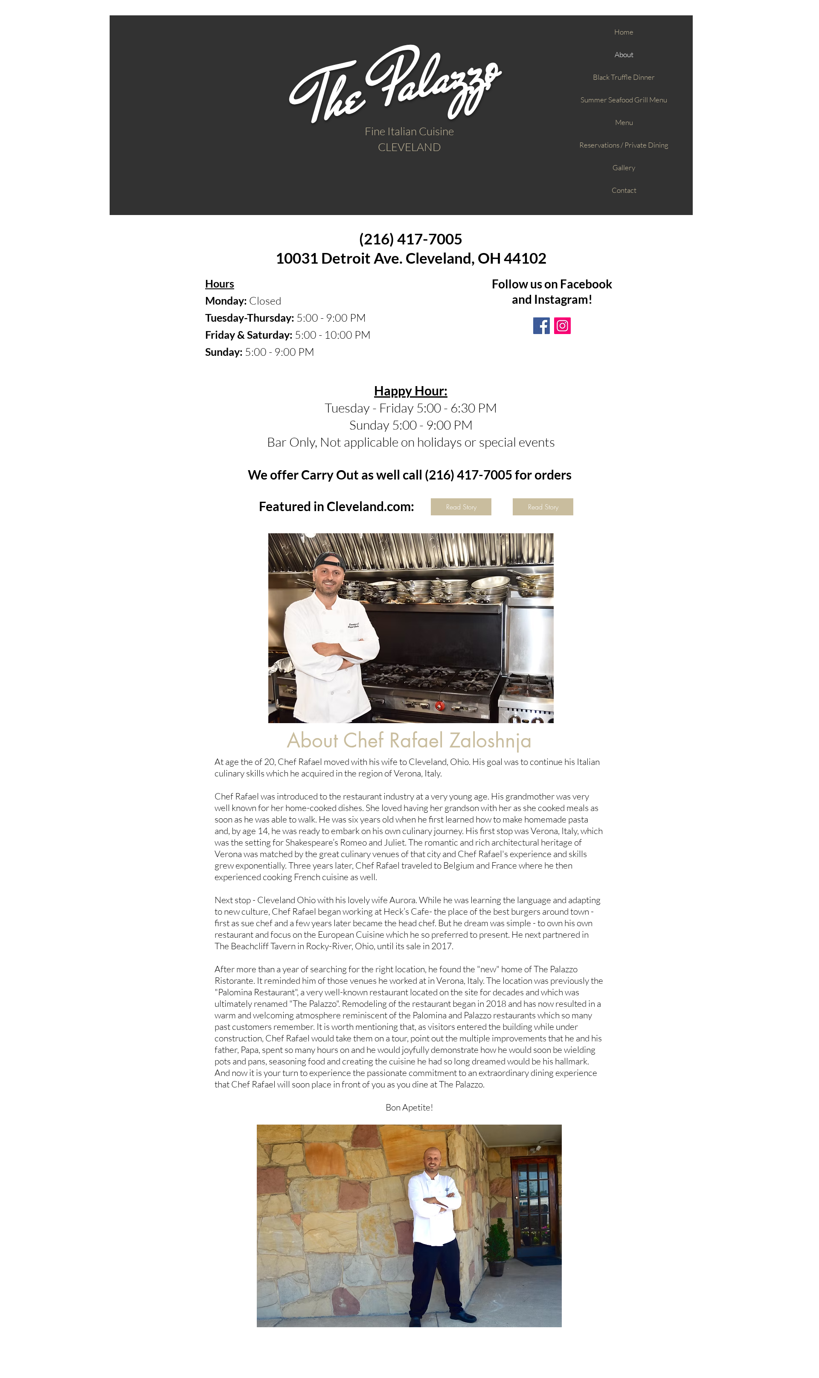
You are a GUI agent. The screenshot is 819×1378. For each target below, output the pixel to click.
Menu (624, 122)
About (624, 54)
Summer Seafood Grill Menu (624, 99)
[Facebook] (541, 325)
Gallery (624, 167)
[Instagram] (562, 325)
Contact (624, 190)
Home (623, 31)
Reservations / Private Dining (623, 144)
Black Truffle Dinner (624, 77)
